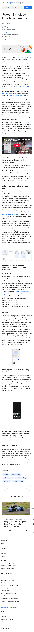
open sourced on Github (9, 440)
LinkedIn (3, 551)
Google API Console (6, 583)
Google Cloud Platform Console (9, 585)
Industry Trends (8, 478)
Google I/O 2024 (18, 481)
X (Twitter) (4, 553)
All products (4, 622)
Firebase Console (5, 590)
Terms (3, 628)
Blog (2, 543)
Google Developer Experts (8, 568)
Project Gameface (23, 57)
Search (27, 7)
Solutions (6, 481)
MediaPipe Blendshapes (16, 96)
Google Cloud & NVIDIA (7, 576)
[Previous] (5, 487)
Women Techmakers (6, 573)
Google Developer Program (8, 563)
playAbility (5, 93)
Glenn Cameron (6, 33)
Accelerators (4, 571)
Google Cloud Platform (7, 619)
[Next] (29, 487)
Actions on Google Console (8, 593)
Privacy (8, 628)
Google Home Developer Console (10, 601)
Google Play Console (6, 588)
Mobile (6, 474)
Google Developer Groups (8, 565)
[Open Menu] (3, 2)
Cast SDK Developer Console (9, 596)
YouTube (3, 556)
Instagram (4, 548)
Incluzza (28, 122)
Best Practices (16, 474)
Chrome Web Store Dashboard (9, 598)
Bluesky (3, 546)
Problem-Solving (21, 478)
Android (3, 611)
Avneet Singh (6, 26)
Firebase (3, 616)
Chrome (3, 614)
